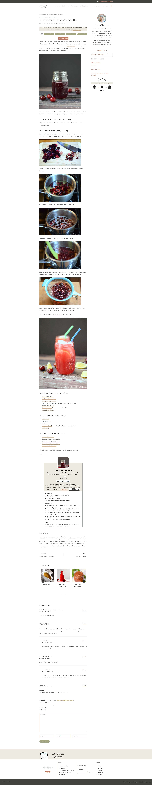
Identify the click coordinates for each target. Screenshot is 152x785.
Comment (43, 714)
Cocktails (100, 770)
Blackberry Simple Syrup (49, 399)
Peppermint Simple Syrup (49, 403)
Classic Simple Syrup (48, 410)
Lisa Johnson (43, 23)
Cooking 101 (47, 17)
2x (75, 489)
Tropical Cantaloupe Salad (46, 555)
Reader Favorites (54, 17)
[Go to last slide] (43, 581)
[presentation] (47, 575)
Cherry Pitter (45, 421)
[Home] (39, 14)
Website (75, 736)
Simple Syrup (71, 46)
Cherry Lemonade (57, 314)
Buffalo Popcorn (95, 62)
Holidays (100, 766)
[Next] (84, 581)
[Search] (110, 54)
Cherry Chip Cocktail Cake (49, 446)
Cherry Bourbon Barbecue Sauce (51, 444)
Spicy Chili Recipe (96, 69)
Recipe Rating (43, 708)
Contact (63, 774)
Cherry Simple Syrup (48, 396)
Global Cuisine (84, 6)
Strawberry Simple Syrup (49, 401)
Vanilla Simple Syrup (48, 405)
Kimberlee (42, 623)
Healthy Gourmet (95, 6)
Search (91, 772)
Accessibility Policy (66, 772)
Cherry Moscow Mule (48, 437)
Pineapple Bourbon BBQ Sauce (106, 1)
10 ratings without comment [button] (65, 700)
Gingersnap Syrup (47, 408)
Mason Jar (44, 428)
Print (60, 481)
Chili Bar (93, 66)
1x (73, 489)
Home (3, 782)
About (8, 782)
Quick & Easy (105, 6)
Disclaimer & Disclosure (67, 770)
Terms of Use (64, 768)
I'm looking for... (81, 769)
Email (58, 736)
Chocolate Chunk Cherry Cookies (51, 439)
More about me (101, 50)
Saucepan (44, 419)
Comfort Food (74, 6)
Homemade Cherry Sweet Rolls (51, 441)
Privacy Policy (64, 766)
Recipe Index (101, 774)
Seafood (100, 768)
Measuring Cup (46, 426)
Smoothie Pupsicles (81, 555)
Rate (67, 481)
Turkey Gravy (46, 585)
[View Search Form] (111, 6)
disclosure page (76, 30)
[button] (61, 476)
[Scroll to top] (149, 780)
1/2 (70, 489)
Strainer (44, 423)
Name (42, 736)
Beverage (41, 17)
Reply (84, 610)
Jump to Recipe (64, 38)
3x (78, 489)
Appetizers (101, 772)
